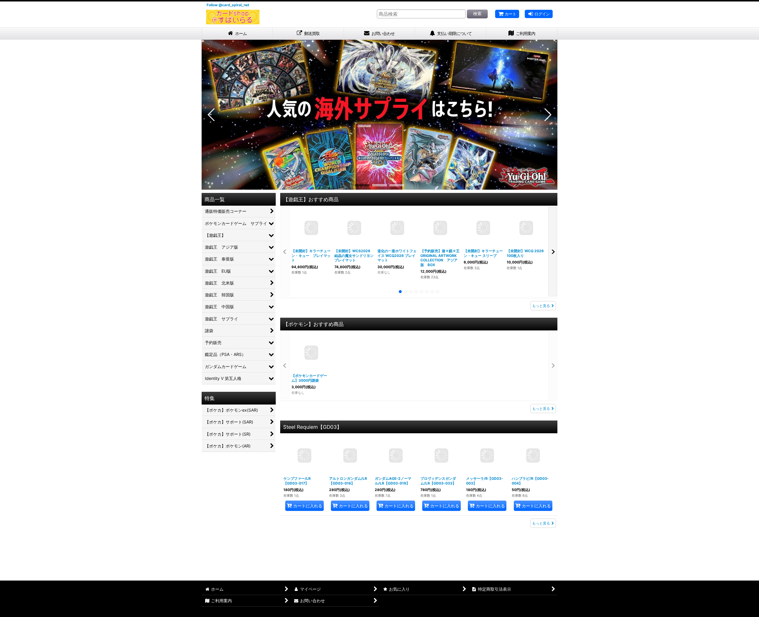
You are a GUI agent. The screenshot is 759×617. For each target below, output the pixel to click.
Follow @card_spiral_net (228, 5)
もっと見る (541, 305)
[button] (212, 114)
